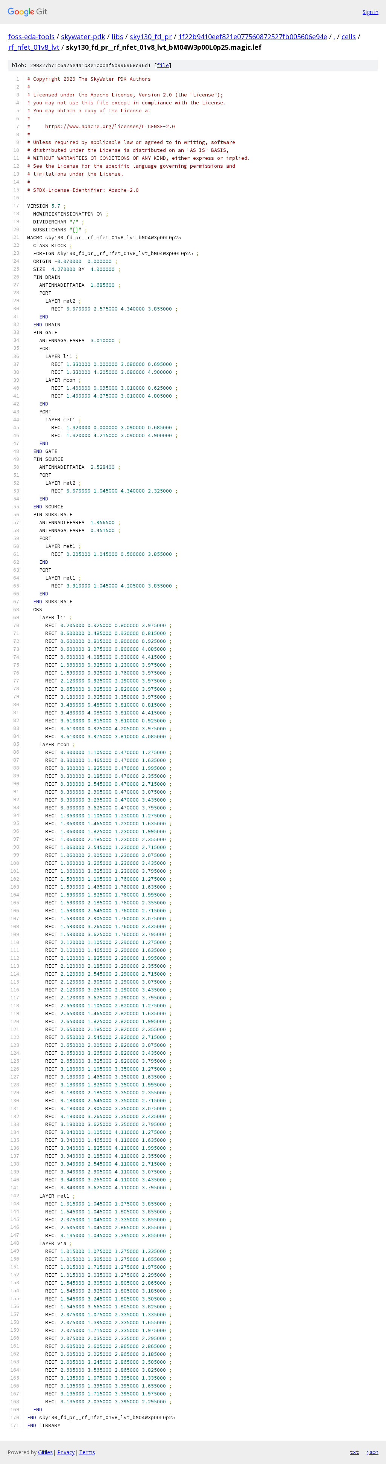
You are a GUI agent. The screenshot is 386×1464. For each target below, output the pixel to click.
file (163, 65)
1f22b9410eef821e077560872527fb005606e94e (252, 36)
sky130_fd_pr (151, 36)
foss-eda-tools (31, 36)
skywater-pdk (83, 36)
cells (349, 36)
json (372, 1452)
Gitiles (45, 1452)
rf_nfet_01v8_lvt (34, 47)
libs (117, 36)
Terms (87, 1452)
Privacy (66, 1452)
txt (354, 1452)
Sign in (370, 11)
